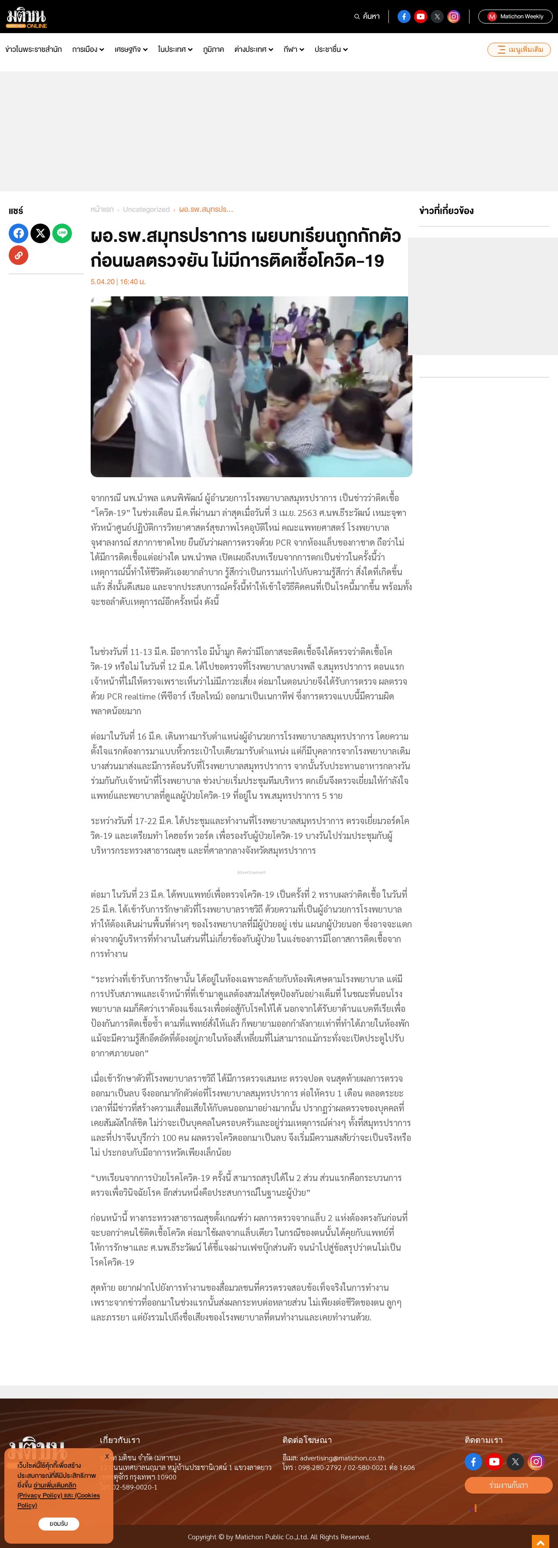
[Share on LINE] (62, 233)
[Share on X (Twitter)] (40, 233)
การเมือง (84, 49)
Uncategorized (146, 209)
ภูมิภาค (213, 49)
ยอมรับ (59, 1523)
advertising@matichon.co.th (342, 1457)
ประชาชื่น (328, 49)
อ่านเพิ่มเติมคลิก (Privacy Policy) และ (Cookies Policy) (58, 1495)
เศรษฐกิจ (128, 49)
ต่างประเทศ (250, 49)
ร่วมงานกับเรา (509, 1485)
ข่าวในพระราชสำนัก (33, 49)
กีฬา (290, 49)
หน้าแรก (102, 209)
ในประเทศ (172, 49)
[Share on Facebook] (18, 233)
